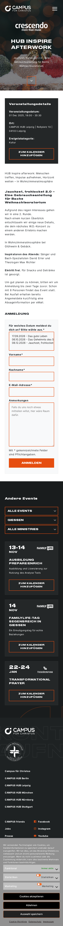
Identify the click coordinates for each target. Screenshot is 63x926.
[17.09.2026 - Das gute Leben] (31, 336)
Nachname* (17, 369)
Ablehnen (31, 905)
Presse (9, 836)
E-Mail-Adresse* (20, 385)
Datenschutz (35, 921)
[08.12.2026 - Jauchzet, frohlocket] (31, 343)
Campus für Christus (17, 771)
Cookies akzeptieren (31, 896)
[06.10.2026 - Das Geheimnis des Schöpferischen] (31, 339)
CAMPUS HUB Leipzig (18, 785)
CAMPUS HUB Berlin (17, 778)
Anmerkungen (18, 400)
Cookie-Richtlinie (18, 921)
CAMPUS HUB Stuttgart (19, 806)
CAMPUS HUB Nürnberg (19, 799)
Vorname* (16, 354)
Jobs (8, 828)
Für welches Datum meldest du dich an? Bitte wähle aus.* (30, 327)
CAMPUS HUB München (19, 792)
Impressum (48, 921)
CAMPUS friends (15, 821)
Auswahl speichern (31, 914)
